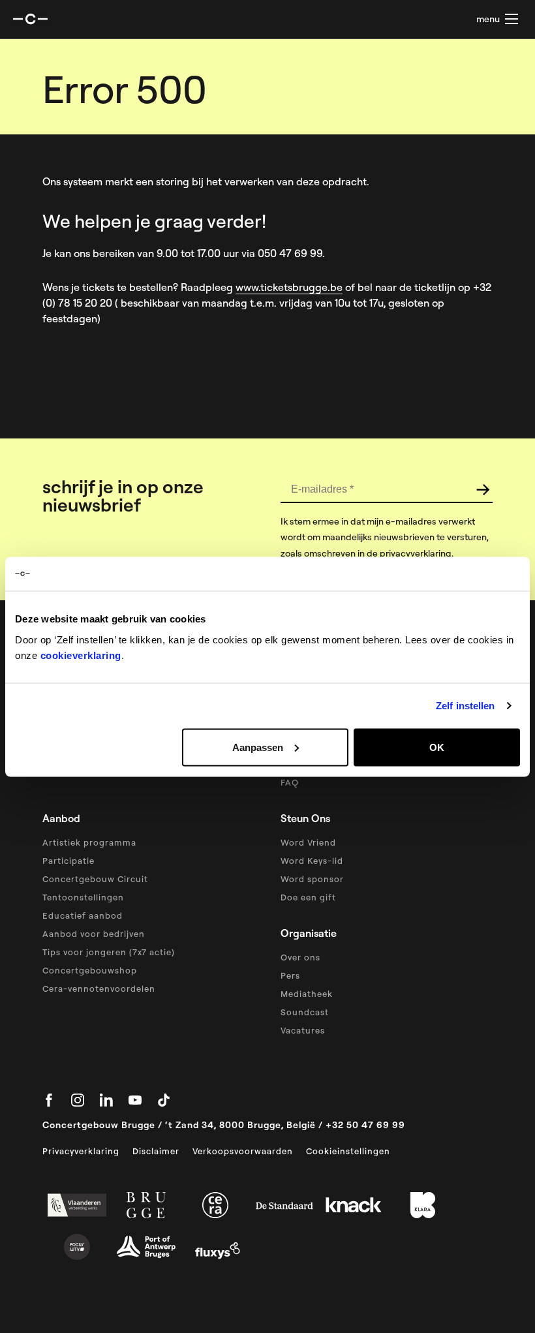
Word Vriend (308, 842)
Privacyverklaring (80, 1151)
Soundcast (305, 1012)
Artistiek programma (89, 842)
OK (436, 746)
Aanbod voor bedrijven (93, 933)
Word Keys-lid (312, 860)
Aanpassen (257, 746)
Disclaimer (155, 1151)
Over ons (300, 957)
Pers (290, 975)
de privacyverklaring (409, 553)
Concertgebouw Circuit (95, 879)
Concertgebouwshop (89, 970)
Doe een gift (308, 897)
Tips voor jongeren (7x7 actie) (108, 952)
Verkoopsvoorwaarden (242, 1151)
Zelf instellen (465, 705)
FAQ (290, 782)
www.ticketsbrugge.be (289, 287)
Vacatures (303, 1030)
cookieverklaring (80, 654)
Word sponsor (312, 879)
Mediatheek (307, 993)
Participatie (68, 860)
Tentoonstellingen (83, 897)
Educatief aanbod (82, 915)
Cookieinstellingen (348, 1151)
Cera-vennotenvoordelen (98, 988)
